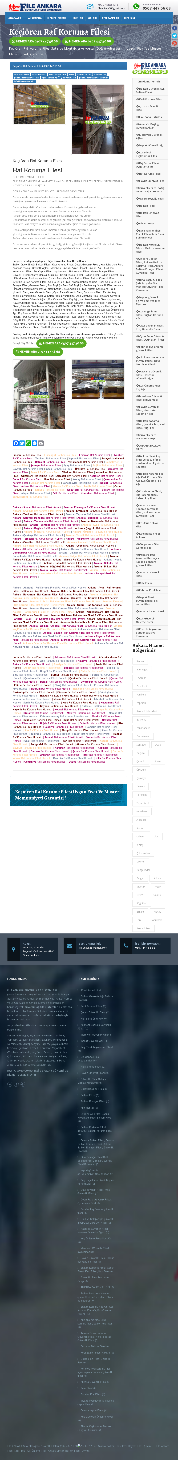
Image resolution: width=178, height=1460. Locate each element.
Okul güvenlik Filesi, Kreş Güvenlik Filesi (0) (94, 1191)
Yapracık (141, 703)
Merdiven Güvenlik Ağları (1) (97, 1034)
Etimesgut (142, 669)
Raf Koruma (101, 74)
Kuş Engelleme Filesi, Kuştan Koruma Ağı (149, 315)
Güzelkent (142, 811)
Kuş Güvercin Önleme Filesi (145, 620)
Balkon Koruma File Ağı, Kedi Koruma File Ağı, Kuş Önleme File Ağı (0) (96, 1310)
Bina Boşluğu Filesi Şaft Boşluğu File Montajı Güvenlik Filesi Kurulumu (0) (95, 1160)
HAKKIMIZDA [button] (34, 18)
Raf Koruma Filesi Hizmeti (37, 507)
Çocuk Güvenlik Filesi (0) (95, 1012)
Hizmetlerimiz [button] (56, 18)
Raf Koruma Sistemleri (25, 81)
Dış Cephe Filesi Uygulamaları (147, 164)
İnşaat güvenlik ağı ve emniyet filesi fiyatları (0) (95, 1172)
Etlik (138, 920)
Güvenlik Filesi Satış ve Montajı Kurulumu (150, 189)
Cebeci (140, 836)
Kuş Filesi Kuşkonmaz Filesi (146, 154)
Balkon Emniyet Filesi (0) (95, 1101)
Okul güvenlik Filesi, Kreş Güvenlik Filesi (150, 327)
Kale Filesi (145, 583)
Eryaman (141, 677)
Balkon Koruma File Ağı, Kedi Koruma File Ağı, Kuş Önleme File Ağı (150, 479)
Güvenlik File (85, 74)
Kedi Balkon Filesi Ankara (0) (97, 1352)
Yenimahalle (143, 728)
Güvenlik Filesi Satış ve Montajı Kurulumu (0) (92, 1080)
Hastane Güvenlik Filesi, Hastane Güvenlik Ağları (148, 375)
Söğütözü (141, 903)
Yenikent (141, 694)
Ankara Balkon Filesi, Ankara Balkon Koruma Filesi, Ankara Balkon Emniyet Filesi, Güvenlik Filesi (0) (96, 1146)
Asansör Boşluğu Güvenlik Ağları (148, 125)
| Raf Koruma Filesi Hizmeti (32, 657)
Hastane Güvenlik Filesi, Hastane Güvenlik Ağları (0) (93, 1230)
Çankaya (141, 778)
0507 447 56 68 (145, 947)
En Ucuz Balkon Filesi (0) (95, 1346)
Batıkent (141, 719)
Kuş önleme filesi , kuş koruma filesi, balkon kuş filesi (149, 495)
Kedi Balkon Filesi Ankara (148, 535)
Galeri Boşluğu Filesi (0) (94, 1089)
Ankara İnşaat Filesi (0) (94, 1410)
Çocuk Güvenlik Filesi (147, 108)
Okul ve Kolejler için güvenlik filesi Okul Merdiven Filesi (150, 361)
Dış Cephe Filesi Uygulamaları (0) (88, 1058)
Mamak (140, 886)
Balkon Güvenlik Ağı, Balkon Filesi (150, 90)
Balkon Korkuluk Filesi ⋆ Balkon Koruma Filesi (150, 248)
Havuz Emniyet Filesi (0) (95, 1073)
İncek (158, 761)
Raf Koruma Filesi (58, 74)
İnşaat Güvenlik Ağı (151, 145)
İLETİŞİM (129, 18)
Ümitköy (141, 769)
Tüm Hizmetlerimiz (148, 81)
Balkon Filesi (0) (90, 1095)
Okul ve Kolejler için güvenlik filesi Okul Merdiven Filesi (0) (96, 1220)
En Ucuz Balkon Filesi (147, 524)
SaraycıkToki (143, 928)
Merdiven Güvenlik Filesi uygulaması (149, 397)
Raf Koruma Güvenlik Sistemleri (94, 78)
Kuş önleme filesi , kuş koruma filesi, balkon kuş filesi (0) (95, 1323)
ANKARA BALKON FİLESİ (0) (97, 1287)
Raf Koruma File (69, 78)
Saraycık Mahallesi (146, 711)
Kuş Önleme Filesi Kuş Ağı (148, 387)
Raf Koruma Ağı (51, 78)
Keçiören (141, 828)
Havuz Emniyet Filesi (152, 180)
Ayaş (158, 744)
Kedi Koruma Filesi (150, 99)
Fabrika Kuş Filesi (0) (93, 1394)
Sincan (140, 661)
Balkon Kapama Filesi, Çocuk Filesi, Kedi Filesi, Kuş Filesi (150, 424)
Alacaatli (141, 819)
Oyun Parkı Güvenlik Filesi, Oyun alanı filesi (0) (95, 1201)
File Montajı (146, 223)
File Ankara (163, 1446)
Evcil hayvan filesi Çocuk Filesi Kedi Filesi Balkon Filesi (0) (95, 1117)
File (72, 74)
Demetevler (143, 736)
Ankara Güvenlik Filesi (148, 574)
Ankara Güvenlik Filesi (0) (95, 1381)
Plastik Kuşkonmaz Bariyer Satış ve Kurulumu (149, 632)
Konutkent (156, 920)
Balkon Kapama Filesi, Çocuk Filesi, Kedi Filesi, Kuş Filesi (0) (96, 1269)
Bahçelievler (143, 870)
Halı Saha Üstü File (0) (94, 1018)
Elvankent (141, 686)
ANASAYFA (14, 18)
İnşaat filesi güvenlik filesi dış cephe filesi (146, 600)
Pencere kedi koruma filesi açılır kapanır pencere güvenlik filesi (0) (95, 1372)
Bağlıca (140, 753)
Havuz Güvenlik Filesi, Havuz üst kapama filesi (147, 410)
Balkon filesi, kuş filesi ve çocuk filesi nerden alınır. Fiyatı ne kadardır (150, 461)
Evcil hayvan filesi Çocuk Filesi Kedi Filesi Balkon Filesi (150, 234)
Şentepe (141, 744)
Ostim (139, 895)
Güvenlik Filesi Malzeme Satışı (146, 436)
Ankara (157, 878)
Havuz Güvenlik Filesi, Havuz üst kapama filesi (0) (96, 1259)
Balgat (140, 878)
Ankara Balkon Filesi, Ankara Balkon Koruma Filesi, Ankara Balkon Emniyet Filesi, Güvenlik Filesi (149, 265)
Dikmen (140, 861)
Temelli (140, 786)
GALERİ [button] (92, 18)
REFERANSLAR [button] (110, 18)
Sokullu (157, 895)
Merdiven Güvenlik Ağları (149, 136)
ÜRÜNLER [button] (77, 18)
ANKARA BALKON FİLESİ (148, 447)
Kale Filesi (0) (89, 1388)
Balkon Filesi (147, 205)
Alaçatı (157, 911)
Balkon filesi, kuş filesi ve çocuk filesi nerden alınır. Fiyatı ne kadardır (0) (95, 1297)
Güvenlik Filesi (22, 74)
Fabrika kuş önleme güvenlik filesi (150, 348)
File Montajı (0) (89, 1107)
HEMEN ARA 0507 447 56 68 (36, 41)
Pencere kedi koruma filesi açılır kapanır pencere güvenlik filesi (147, 560)
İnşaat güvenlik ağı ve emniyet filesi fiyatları (148, 301)
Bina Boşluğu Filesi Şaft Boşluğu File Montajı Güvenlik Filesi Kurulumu (150, 285)
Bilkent (140, 911)
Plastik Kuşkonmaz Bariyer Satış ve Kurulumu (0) (94, 1428)
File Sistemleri (40, 74)
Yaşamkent (142, 803)
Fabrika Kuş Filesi (150, 590)
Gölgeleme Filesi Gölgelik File (148, 545)
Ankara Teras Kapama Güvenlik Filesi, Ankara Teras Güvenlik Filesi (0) (94, 1336)
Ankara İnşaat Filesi (151, 611)
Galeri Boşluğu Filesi (151, 198)
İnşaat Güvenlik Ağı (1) (94, 1041)
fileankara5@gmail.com (93, 947)
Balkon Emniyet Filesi (147, 214)
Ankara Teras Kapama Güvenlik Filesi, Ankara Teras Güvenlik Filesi (148, 511)
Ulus (156, 836)
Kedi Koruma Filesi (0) (93, 1006)
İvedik (158, 886)
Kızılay (139, 844)
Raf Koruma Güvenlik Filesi (27, 78)
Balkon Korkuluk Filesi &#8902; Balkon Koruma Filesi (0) (95, 1130)
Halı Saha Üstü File (151, 117)
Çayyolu (140, 761)
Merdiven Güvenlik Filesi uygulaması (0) (93, 1250)
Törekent (141, 794)
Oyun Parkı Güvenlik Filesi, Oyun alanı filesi (150, 337)
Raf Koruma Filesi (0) (93, 1066)
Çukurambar (143, 853)
